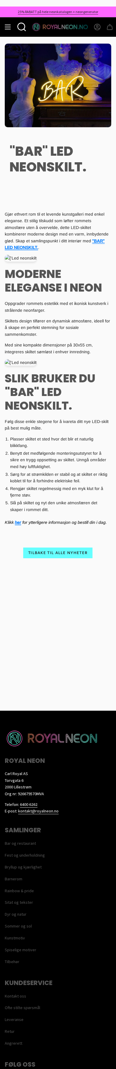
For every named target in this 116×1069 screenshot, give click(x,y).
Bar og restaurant (20, 843)
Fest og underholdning (25, 855)
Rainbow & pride (19, 890)
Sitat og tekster (19, 902)
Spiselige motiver (20, 949)
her (18, 522)
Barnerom (13, 879)
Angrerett (13, 1043)
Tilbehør (12, 961)
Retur (10, 1031)
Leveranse (14, 1019)
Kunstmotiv (15, 938)
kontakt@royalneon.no (38, 811)
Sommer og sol (18, 926)
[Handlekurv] (110, 27)
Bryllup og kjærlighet (23, 867)
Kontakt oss (15, 996)
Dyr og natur (15, 914)
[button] (21, 27)
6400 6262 (28, 804)
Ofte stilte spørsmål (22, 1007)
